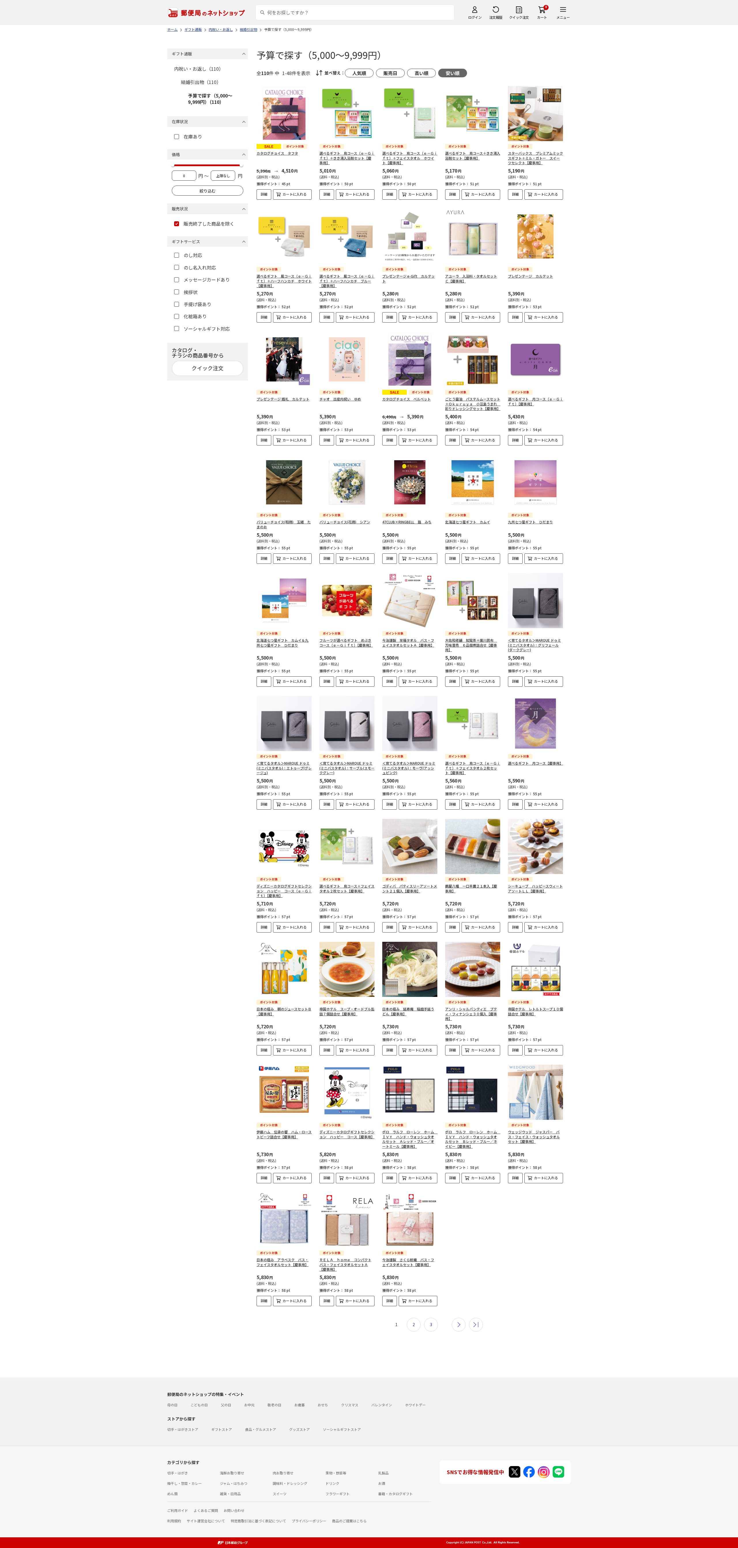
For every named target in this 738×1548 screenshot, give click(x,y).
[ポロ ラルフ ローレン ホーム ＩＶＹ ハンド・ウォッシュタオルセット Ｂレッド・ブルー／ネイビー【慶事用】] (472, 1092)
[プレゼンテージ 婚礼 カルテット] (284, 359)
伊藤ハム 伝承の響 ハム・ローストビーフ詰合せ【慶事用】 (284, 1134)
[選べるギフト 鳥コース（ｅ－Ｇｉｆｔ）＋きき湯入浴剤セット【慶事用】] (346, 113)
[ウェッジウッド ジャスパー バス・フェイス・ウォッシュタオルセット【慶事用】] (535, 1092)
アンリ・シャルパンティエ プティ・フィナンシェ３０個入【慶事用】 (471, 1013)
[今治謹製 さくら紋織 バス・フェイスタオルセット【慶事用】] (409, 1220)
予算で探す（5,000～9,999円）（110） (210, 98)
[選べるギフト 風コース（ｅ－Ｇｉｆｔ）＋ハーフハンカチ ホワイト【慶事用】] (284, 236)
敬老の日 (274, 1404)
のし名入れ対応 (200, 267)
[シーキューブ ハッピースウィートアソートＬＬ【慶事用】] (535, 846)
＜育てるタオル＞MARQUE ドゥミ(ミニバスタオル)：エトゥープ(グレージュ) (284, 768)
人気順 (359, 73)
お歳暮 (299, 1404)
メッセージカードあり (207, 279)
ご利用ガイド (177, 1510)
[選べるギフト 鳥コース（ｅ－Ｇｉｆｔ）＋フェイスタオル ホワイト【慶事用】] (409, 113)
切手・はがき (177, 1472)
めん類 (172, 1493)
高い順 (421, 73)
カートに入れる (295, 194)
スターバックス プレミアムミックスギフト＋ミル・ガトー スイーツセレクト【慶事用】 (535, 158)
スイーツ (280, 1493)
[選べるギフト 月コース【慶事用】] (535, 723)
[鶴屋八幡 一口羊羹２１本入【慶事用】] (472, 846)
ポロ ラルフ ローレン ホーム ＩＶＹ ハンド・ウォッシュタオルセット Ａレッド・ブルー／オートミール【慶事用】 (410, 1139)
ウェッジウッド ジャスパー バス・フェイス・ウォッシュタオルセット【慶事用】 (534, 1136)
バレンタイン (381, 1404)
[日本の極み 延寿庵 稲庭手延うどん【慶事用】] (409, 969)
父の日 (226, 1404)
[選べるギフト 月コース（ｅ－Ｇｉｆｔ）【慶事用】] (535, 359)
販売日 (390, 73)
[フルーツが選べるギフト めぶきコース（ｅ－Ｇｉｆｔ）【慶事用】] (346, 600)
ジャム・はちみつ (233, 1483)
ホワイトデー (415, 1404)
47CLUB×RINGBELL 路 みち (407, 521)
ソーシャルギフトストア (342, 1429)
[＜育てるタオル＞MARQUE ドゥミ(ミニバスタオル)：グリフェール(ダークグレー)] (535, 600)
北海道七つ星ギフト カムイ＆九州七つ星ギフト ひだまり (282, 642)
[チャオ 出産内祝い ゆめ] (346, 359)
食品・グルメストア (260, 1429)
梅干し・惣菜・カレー (184, 1483)
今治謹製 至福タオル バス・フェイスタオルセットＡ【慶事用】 (408, 642)
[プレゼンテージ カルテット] (535, 236)
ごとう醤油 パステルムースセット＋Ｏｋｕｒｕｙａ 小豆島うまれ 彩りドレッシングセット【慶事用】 (472, 403)
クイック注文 (519, 17)
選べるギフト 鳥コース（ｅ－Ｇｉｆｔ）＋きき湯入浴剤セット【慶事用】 (346, 158)
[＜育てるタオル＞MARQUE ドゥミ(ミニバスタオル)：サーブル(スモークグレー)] (346, 723)
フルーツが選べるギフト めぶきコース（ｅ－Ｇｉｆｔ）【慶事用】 (346, 642)
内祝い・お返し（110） (198, 68)
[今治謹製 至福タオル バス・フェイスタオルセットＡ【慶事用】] (409, 600)
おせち (323, 1404)
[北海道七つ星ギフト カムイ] (472, 482)
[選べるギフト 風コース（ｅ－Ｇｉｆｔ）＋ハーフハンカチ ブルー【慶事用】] (346, 236)
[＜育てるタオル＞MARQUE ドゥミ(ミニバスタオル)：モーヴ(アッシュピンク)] (409, 723)
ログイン (474, 17)
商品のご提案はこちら (349, 1520)
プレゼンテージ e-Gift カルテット (408, 278)
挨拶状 (190, 292)
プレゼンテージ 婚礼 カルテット (283, 398)
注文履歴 (495, 17)
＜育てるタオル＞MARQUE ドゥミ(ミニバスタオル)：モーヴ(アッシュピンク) (408, 768)
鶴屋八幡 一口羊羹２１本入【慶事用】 (471, 888)
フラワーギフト (337, 1493)
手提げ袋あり (197, 304)
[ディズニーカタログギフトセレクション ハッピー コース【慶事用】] (346, 1092)
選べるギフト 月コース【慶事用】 (535, 763)
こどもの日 (199, 1404)
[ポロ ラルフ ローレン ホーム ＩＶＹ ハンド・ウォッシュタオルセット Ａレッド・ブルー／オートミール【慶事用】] (409, 1092)
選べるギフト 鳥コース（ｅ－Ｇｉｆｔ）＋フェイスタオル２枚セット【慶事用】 (472, 768)
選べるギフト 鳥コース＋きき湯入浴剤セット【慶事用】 (472, 155)
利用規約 (174, 1520)
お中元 (249, 1404)
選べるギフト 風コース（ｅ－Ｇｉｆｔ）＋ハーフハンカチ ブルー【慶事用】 (346, 281)
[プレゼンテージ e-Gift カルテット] (409, 236)
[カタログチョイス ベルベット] (409, 359)
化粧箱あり (195, 316)
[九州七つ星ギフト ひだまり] (535, 482)
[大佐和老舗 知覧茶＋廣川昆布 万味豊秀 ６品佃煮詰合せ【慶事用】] (472, 600)
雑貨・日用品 (230, 1493)
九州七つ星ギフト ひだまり (530, 521)
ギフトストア (221, 1429)
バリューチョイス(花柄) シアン (344, 521)
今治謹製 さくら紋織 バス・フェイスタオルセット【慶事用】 (408, 1262)
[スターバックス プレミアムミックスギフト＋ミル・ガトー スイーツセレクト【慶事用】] (535, 113)
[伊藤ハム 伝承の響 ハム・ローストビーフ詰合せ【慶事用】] (284, 1092)
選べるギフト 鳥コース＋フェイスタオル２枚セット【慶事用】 (346, 888)
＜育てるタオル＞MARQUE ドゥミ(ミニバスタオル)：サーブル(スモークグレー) (346, 768)
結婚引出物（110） (201, 81)
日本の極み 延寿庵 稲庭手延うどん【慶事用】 (408, 1011)
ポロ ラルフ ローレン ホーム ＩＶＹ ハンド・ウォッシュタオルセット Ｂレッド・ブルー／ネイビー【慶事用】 (472, 1139)
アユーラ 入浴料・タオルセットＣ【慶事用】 (471, 278)
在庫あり (193, 136)
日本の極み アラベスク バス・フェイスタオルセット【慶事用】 (282, 1262)
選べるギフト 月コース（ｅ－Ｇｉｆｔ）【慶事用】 (535, 401)
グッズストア (299, 1429)
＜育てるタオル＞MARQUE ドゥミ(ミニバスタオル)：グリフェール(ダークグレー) (534, 645)
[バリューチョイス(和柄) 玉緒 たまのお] (284, 482)
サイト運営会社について (206, 1520)
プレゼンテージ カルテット (530, 276)
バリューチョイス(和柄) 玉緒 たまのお (284, 524)
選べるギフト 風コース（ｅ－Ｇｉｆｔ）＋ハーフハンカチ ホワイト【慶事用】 (284, 281)
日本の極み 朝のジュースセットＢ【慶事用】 (284, 1011)
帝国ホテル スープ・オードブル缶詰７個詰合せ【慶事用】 (346, 1011)
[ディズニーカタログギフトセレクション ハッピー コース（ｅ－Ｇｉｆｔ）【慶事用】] (284, 846)
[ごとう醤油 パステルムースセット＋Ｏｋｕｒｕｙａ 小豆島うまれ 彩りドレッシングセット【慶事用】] (472, 359)
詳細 (264, 194)
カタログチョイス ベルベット (406, 398)
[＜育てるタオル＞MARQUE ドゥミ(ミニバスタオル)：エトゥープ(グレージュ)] (284, 723)
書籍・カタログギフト (395, 1493)
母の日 (172, 1404)
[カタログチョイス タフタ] (284, 113)
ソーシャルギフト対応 (207, 328)
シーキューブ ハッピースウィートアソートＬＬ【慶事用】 (535, 888)
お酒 (381, 1483)
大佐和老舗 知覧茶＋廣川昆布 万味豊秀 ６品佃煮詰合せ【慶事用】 (471, 645)
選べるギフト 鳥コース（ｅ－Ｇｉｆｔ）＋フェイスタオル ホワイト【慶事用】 (409, 158)
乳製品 (383, 1472)
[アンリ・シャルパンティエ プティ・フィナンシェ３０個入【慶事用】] (472, 969)
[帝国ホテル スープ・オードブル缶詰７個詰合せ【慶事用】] (346, 969)
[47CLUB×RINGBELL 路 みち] (409, 482)
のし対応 (193, 255)
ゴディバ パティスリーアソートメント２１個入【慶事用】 (409, 888)
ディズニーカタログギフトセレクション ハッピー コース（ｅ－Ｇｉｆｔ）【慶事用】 (284, 890)
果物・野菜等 (335, 1472)
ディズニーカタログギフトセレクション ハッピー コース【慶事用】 (346, 1134)
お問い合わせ (234, 1510)
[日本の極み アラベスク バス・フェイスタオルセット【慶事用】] (284, 1220)
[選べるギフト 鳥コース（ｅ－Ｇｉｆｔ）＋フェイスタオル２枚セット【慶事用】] (472, 723)
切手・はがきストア (182, 1429)
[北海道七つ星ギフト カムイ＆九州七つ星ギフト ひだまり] (284, 600)
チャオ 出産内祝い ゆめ (340, 398)
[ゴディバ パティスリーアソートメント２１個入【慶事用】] (409, 846)
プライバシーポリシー (309, 1520)
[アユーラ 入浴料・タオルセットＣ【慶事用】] (472, 236)
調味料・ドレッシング (290, 1483)
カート (542, 17)
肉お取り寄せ (283, 1472)
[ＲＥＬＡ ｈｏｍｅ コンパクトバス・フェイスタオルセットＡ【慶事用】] (346, 1220)
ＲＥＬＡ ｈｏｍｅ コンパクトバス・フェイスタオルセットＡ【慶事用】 (345, 1264)
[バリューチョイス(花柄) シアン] (346, 482)
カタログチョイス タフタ (277, 153)
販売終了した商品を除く (209, 223)
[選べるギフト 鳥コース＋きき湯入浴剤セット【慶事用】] (472, 113)
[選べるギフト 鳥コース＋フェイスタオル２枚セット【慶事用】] (346, 846)
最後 (476, 1325)
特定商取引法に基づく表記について (258, 1520)
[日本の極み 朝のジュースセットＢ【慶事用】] (284, 969)
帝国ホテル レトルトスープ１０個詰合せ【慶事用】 (535, 1011)
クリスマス (349, 1404)
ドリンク (332, 1483)
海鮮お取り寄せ (232, 1472)
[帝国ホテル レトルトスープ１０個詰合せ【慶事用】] (535, 969)
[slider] (172, 164)
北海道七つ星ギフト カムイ (467, 521)
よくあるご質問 (206, 1510)
